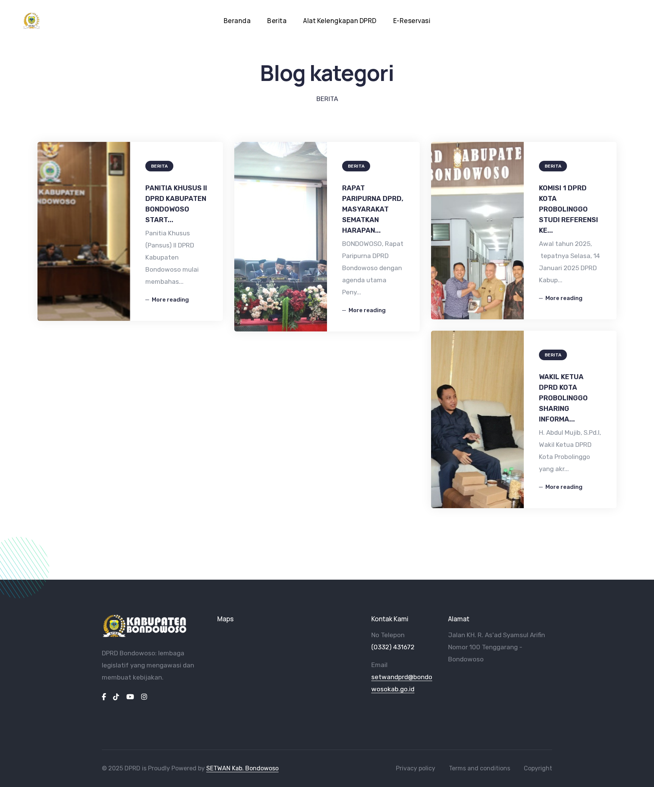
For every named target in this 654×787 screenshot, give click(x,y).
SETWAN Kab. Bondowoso (242, 768)
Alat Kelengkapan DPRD (340, 20)
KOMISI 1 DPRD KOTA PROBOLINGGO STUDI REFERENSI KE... (568, 209)
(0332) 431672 (392, 647)
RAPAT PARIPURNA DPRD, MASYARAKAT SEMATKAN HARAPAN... (372, 209)
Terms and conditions (479, 768)
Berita (277, 20)
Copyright (538, 768)
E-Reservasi (412, 20)
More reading (170, 299)
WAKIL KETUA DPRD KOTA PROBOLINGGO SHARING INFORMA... (563, 398)
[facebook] (104, 697)
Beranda (237, 20)
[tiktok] (116, 697)
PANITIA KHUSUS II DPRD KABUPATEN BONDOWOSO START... (176, 204)
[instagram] (144, 697)
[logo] (144, 626)
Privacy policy (415, 768)
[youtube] (130, 697)
